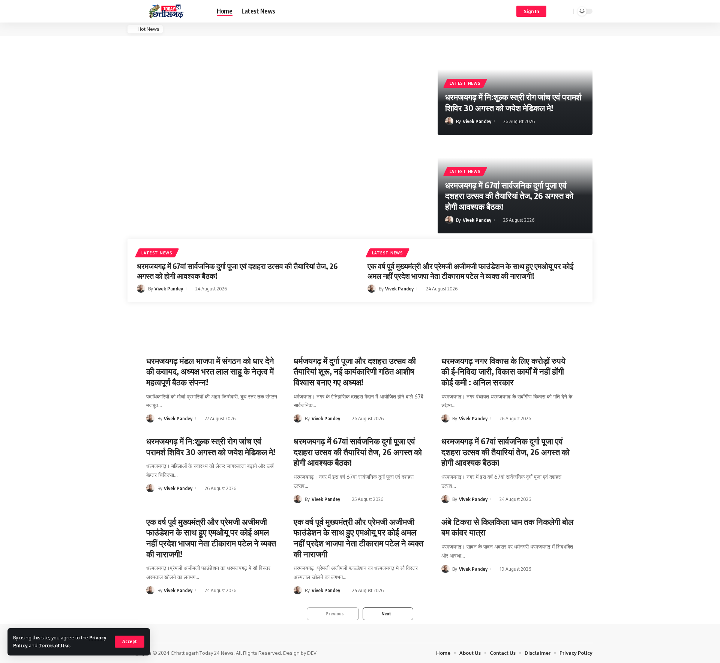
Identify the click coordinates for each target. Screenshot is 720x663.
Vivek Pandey (477, 121)
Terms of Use (54, 645)
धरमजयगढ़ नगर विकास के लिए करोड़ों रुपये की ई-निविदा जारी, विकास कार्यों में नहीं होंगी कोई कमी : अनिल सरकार (503, 371)
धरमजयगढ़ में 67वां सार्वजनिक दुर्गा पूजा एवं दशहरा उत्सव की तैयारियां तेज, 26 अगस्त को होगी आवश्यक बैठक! (509, 196)
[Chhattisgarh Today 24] (166, 11)
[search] (567, 11)
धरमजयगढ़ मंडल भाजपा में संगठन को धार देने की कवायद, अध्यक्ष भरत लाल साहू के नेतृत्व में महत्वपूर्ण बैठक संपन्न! (210, 371)
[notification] (557, 11)
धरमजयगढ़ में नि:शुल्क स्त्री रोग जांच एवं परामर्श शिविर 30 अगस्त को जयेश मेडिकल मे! (513, 102)
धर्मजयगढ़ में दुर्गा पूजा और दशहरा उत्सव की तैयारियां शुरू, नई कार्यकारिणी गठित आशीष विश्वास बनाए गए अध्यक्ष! (355, 371)
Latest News (465, 83)
